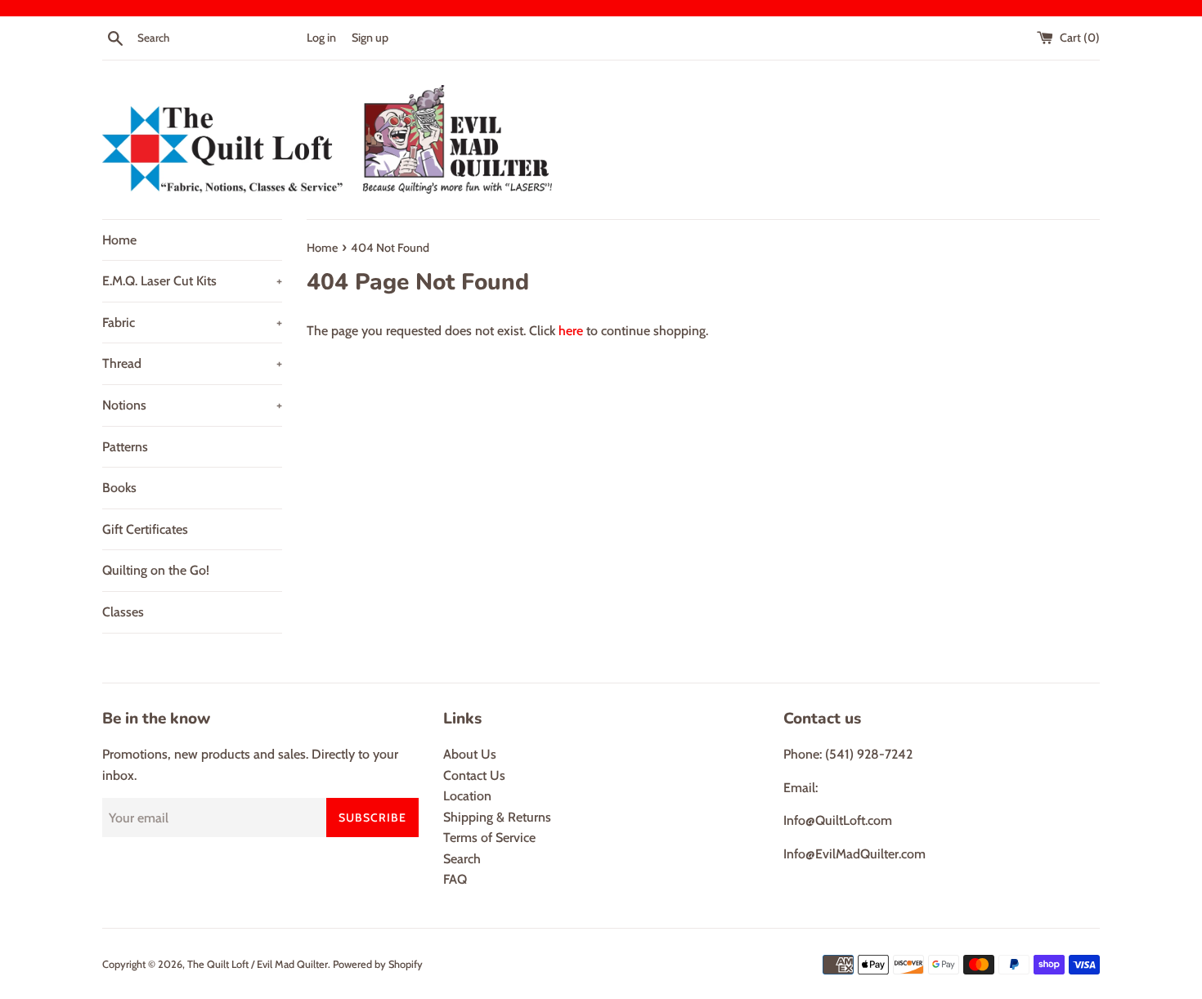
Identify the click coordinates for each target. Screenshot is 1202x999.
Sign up (370, 37)
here (570, 330)
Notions (192, 405)
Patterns (125, 447)
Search (462, 859)
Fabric (192, 322)
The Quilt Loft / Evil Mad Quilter (257, 964)
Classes (123, 612)
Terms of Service (489, 837)
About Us (469, 754)
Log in (321, 37)
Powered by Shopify (378, 964)
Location (467, 796)
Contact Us (474, 775)
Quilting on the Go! (155, 570)
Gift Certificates (145, 529)
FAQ (455, 879)
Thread (192, 363)
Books (119, 487)
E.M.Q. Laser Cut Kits (192, 281)
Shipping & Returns (497, 817)
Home (119, 240)
